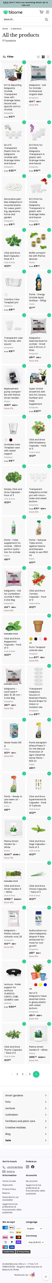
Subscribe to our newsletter (10, 1198)
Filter (10, 56)
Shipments (7, 1185)
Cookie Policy (9, 1252)
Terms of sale (9, 1181)
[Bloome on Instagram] (27, 1166)
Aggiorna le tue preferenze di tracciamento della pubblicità (11, 1208)
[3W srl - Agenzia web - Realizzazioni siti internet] (33, 1275)
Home (5, 29)
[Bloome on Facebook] (32, 1166)
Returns (6, 1193)
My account (31, 1181)
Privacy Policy (9, 1189)
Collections (16, 29)
